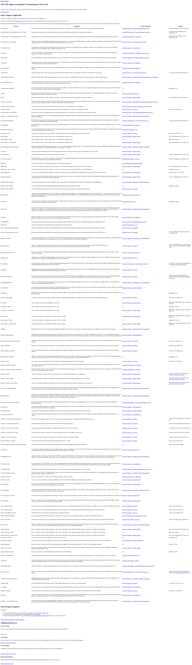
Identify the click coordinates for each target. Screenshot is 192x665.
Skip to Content (5, 1)
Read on (7, 663)
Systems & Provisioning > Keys (129, 129)
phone (39, 613)
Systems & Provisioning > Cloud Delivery (136, 402)
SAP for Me (19, 21)
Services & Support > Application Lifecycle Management (140, 102)
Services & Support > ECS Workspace (135, 57)
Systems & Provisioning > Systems (135, 264)
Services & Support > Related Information (132, 163)
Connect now (8, 654)
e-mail (43, 613)
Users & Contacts (130, 93)
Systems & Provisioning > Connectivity (136, 32)
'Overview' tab (178, 264)
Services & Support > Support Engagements (137, 106)
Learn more (3, 634)
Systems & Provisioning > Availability (135, 53)
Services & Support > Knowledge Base (131, 407)
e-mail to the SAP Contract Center (33, 614)
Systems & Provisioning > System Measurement (138, 566)
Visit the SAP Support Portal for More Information (12, 619)
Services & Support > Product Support (135, 28)
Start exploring (8, 642)
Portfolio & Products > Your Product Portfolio (137, 112)
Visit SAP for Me (5, 12)
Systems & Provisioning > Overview (135, 120)
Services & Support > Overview (134, 42)
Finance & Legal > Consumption (134, 222)
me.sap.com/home (61, 23)
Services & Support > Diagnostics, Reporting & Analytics (140, 77)
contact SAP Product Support (38, 615)
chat (47, 613)
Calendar (128, 201)
